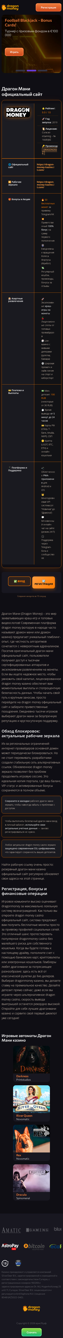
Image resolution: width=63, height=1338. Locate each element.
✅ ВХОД (19, 581)
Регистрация (48, 7)
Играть (14, 51)
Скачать (32, 1332)
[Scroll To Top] (58, 1319)
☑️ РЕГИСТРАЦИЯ (44, 582)
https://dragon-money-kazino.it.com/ (45, 167)
